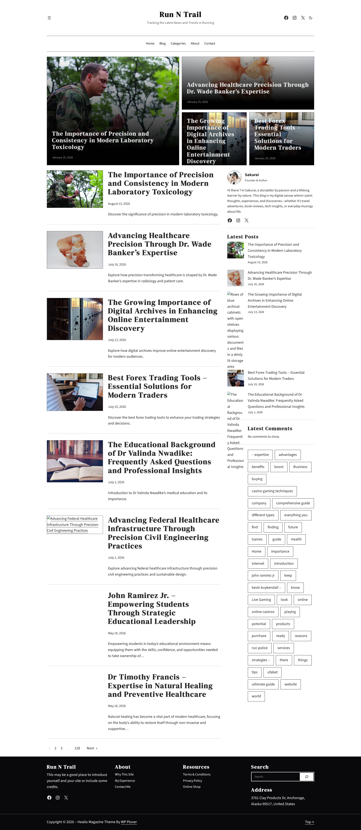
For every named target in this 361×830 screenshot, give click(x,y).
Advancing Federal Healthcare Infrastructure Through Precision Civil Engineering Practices (164, 533)
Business (300, 466)
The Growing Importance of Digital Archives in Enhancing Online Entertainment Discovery (210, 140)
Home (256, 551)
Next (92, 748)
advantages (288, 454)
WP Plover (129, 822)
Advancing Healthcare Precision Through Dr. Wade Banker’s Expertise (248, 88)
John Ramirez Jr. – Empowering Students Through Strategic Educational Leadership (152, 608)
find (255, 527)
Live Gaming (261, 599)
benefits (258, 466)
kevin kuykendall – (266, 587)
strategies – (261, 660)
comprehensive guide (293, 503)
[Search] (306, 777)
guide (276, 539)
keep (288, 575)
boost (278, 466)
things (303, 660)
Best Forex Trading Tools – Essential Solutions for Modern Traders (277, 134)
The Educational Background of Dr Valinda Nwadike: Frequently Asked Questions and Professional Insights (162, 457)
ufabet (272, 672)
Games (257, 539)
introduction (284, 563)
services (283, 648)
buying (257, 479)
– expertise (260, 454)
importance (280, 551)
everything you (296, 515)
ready (280, 635)
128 (77, 748)
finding (273, 527)
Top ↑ (309, 822)
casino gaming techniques (272, 491)
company (259, 503)
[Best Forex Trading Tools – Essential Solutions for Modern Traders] (235, 379)
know (295, 587)
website (291, 684)
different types (263, 515)
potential (259, 624)
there (284, 660)
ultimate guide (263, 684)
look (284, 599)
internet (258, 563)
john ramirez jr (263, 575)
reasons (301, 635)
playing (290, 611)
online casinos (263, 611)
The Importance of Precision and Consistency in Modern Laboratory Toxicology (103, 140)
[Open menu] (49, 17)
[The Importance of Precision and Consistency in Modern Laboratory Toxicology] (235, 251)
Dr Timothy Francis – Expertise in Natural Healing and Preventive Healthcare (160, 685)
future (293, 527)
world (256, 696)
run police (260, 648)
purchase (259, 635)
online (303, 599)
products (283, 624)
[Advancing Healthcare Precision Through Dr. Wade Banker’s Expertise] (235, 279)
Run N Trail (181, 14)
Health (296, 539)
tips (255, 672)
